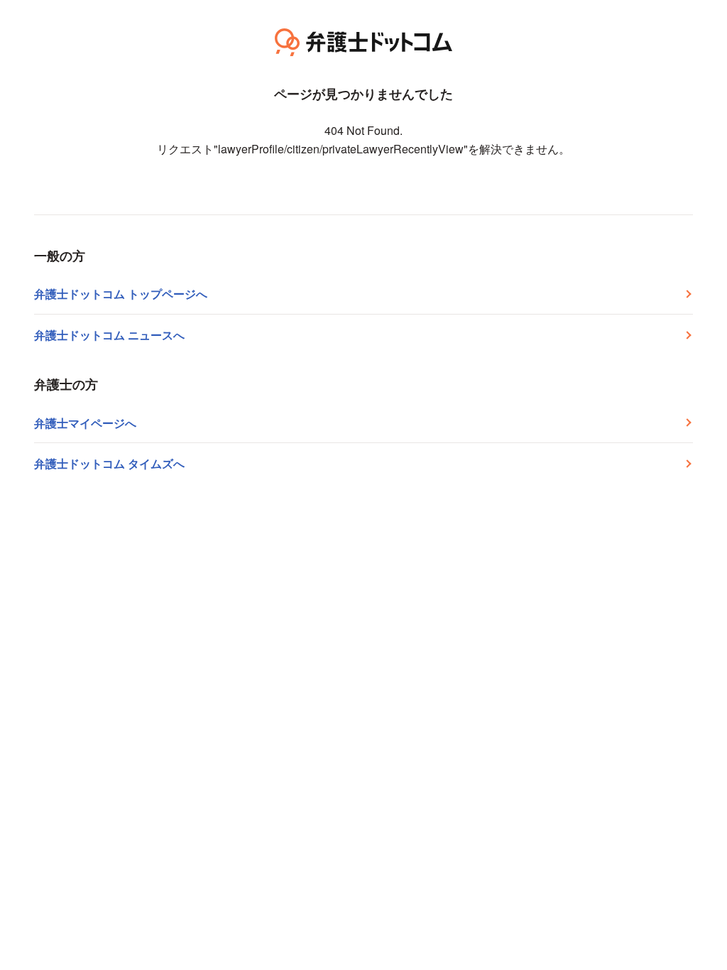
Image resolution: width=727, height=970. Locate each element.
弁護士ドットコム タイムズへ (109, 463)
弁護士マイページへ (85, 423)
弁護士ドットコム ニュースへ (109, 335)
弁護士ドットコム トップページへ (120, 293)
